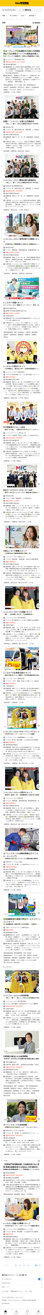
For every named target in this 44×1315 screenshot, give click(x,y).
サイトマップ (19, 1297)
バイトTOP (5, 1291)
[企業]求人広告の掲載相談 (29, 1300)
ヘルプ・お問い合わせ (8, 1297)
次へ (37, 1265)
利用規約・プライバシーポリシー (11, 1300)
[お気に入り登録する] (38, 44)
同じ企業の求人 (7, 966)
